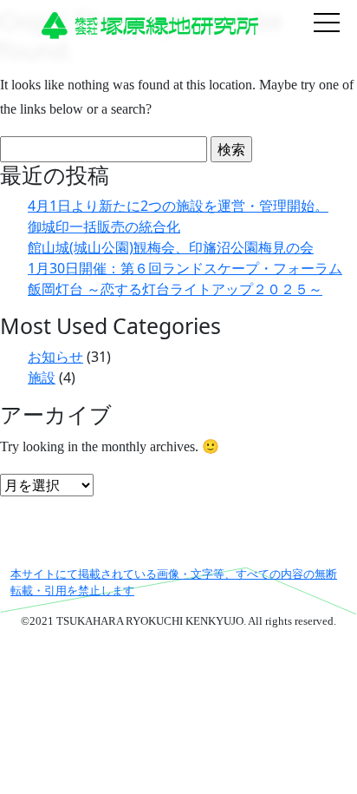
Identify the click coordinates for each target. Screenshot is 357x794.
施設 (41, 377)
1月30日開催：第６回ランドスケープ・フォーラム (185, 268)
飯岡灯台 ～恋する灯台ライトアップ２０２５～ (175, 289)
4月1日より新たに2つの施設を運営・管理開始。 (178, 205)
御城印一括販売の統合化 (104, 226)
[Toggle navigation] (327, 24)
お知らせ (55, 356)
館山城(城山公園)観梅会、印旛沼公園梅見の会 (171, 247)
